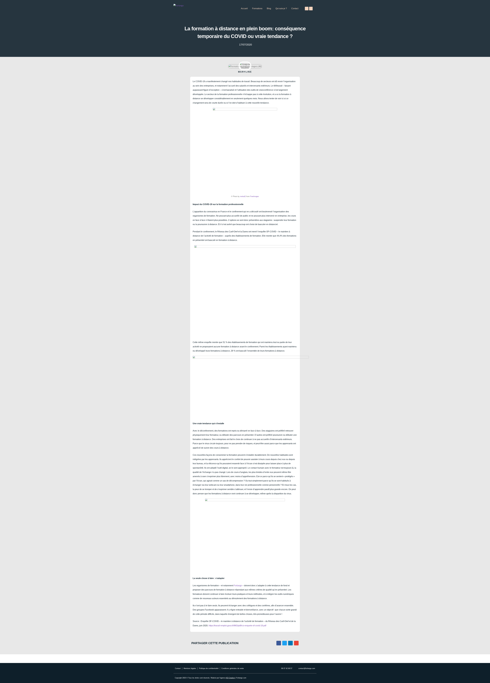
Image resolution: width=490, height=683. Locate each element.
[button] (278, 643)
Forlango (238, 585)
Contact (294, 8)
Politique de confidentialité (208, 668)
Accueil (244, 8)
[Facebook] (306, 8)
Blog (269, 8)
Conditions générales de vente (232, 668)
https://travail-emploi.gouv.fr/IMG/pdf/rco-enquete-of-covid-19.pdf (237, 625)
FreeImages (254, 196)
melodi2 (243, 196)
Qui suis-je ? (281, 8)
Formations (257, 8)
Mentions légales (190, 668)
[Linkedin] (311, 8)
